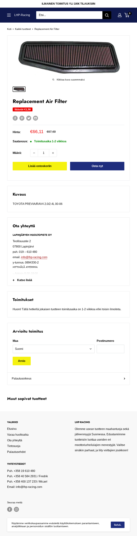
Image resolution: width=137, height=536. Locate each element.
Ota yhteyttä (14, 440)
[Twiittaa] (28, 118)
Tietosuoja (13, 446)
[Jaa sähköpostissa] (35, 118)
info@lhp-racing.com (34, 257)
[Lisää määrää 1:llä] (53, 153)
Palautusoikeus (21, 378)
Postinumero (105, 340)
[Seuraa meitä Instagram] (16, 509)
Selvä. (117, 524)
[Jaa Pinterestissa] (21, 118)
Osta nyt (97, 166)
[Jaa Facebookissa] (15, 118)
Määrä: (17, 152)
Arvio (21, 360)
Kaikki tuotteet (23, 29)
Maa (15, 340)
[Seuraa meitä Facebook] (9, 509)
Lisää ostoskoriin (40, 166)
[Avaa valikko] (9, 15)
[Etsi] (106, 15)
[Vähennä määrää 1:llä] (34, 153)
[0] (127, 15)
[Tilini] (119, 15)
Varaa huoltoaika (18, 434)
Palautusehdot (16, 451)
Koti (9, 29)
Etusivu (12, 428)
